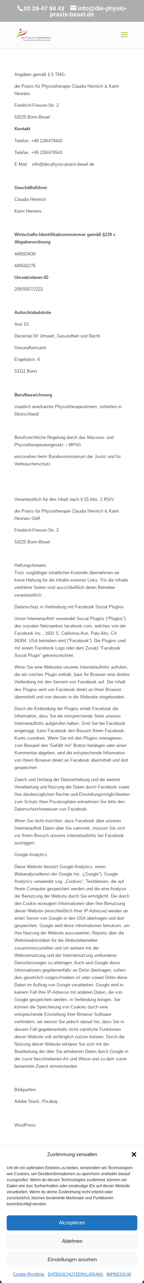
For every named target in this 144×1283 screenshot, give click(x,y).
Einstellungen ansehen (72, 1259)
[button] (134, 1154)
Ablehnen (72, 1241)
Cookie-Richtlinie (29, 1274)
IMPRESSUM (118, 1274)
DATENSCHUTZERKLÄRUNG (75, 1274)
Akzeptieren (72, 1222)
